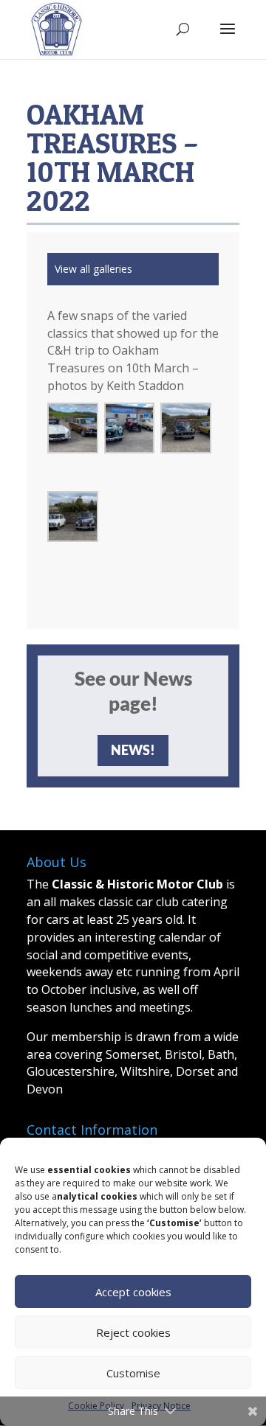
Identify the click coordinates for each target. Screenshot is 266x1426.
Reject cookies (133, 1332)
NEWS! (133, 750)
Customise (133, 1373)
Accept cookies (133, 1291)
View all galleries (93, 269)
